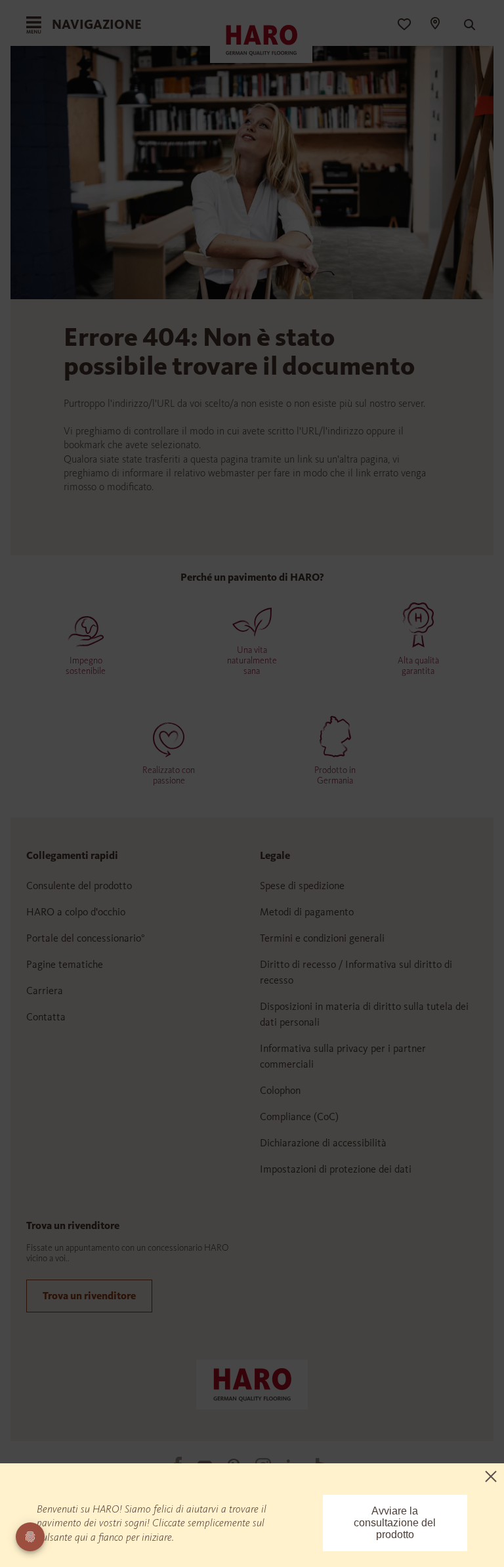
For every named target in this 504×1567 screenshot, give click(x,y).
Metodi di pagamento (307, 912)
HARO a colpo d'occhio (75, 912)
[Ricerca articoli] (463, 24)
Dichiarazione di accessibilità (323, 1143)
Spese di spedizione (302, 885)
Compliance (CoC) (299, 1116)
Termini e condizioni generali (322, 938)
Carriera (44, 990)
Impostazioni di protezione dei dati (335, 1169)
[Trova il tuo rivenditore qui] (434, 24)
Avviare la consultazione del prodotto (395, 1522)
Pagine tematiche (64, 964)
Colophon (280, 1090)
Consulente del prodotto (79, 885)
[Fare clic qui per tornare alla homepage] (252, 1383)
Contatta (46, 1017)
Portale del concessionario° (85, 938)
